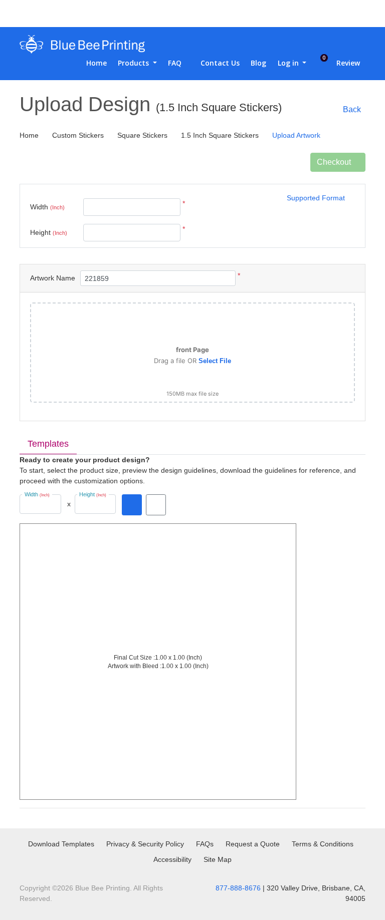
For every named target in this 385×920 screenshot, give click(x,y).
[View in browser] (156, 504)
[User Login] (333, 14)
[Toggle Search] (312, 13)
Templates (48, 444)
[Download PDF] (132, 504)
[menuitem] (92, 63)
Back (352, 109)
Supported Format (316, 198)
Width (47, 207)
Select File (215, 361)
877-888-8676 (238, 888)
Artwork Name (52, 278)
